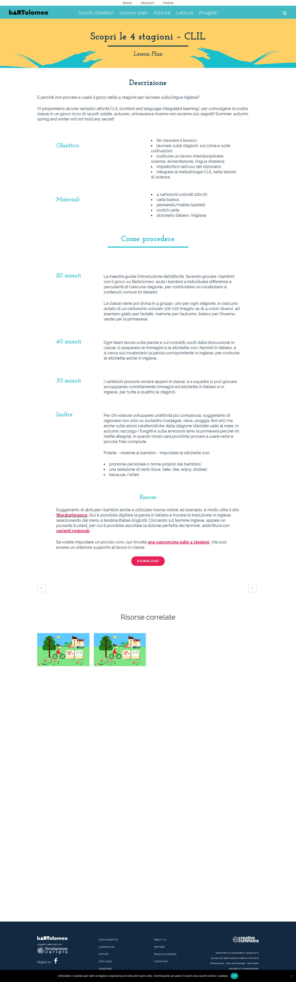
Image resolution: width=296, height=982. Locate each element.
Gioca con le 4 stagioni (120, 642)
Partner (168, 3)
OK (234, 975)
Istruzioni (147, 3)
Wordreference (71, 515)
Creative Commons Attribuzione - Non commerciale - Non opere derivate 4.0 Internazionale (234, 963)
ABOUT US (160, 939)
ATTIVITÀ (104, 954)
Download (148, 561)
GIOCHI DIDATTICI (108, 939)
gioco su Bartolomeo (134, 281)
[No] (291, 976)
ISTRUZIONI (105, 961)
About (127, 3)
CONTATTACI (161, 961)
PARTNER (159, 947)
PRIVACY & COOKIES (165, 954)
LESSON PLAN (107, 947)
